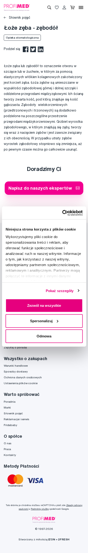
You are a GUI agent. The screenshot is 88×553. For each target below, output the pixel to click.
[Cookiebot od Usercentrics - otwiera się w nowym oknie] (63, 213)
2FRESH (63, 539)
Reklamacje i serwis (16, 419)
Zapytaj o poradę (15, 347)
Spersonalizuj (41, 321)
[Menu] (81, 7)
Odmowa (44, 336)
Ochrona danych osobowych (23, 377)
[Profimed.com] (17, 7)
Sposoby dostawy (16, 371)
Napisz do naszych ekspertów (40, 188)
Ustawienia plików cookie (21, 383)
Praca (7, 449)
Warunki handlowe (16, 365)
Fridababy (10, 424)
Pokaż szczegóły (60, 291)
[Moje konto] (64, 7)
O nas (7, 443)
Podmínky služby (40, 509)
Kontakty (10, 454)
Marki (7, 407)
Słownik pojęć (19, 17)
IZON (51, 539)
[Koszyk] (72, 7)
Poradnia (9, 401)
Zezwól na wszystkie (44, 305)
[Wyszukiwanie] (49, 7)
